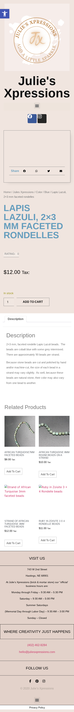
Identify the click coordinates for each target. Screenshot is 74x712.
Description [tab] (16, 319)
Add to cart (33, 301)
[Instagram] (43, 681)
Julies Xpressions (23, 192)
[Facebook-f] (30, 681)
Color (39, 192)
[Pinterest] (37, 681)
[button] (4, 13)
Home (7, 192)
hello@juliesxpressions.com (37, 651)
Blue (47, 192)
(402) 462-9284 (37, 645)
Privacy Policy (37, 707)
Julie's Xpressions (37, 87)
